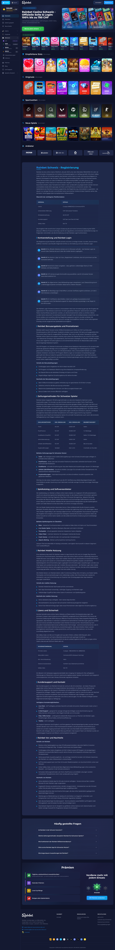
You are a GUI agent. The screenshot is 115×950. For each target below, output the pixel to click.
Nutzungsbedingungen (104, 924)
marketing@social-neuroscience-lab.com (35, 929)
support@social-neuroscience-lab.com (34, 927)
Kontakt (59, 917)
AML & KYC (101, 917)
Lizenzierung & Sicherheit (104, 919)
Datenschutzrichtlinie (103, 922)
